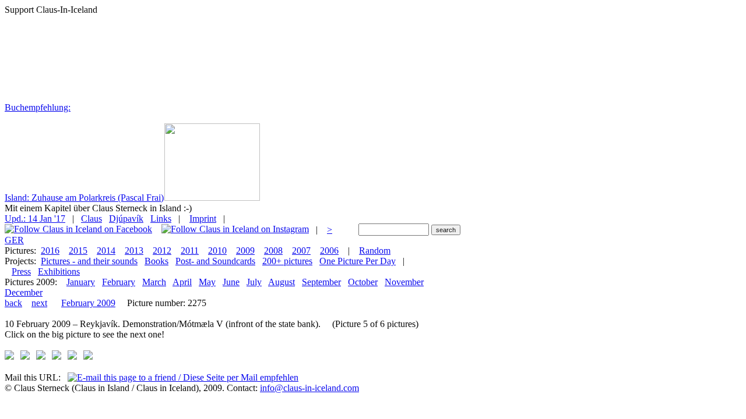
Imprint (202, 218)
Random (374, 250)
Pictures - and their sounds (89, 261)
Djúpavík (126, 218)
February (118, 282)
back (13, 303)
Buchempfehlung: (38, 107)
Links (160, 218)
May (207, 282)
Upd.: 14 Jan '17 (35, 218)
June (231, 282)
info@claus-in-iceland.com (309, 388)
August (281, 282)
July (254, 282)
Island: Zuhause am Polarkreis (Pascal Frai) (84, 198)
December (24, 292)
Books (156, 261)
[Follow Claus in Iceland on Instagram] (235, 230)
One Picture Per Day (357, 261)
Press (21, 271)
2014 (106, 250)
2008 (273, 250)
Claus (91, 218)
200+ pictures (287, 261)
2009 (245, 250)
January (80, 282)
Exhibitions (59, 271)
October (363, 282)
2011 (190, 250)
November (404, 282)
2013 (134, 250)
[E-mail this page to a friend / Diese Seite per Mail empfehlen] (183, 377)
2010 (217, 250)
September (321, 282)
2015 (78, 250)
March (154, 282)
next (39, 303)
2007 (301, 250)
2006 (329, 250)
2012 (162, 250)
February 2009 (88, 303)
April (182, 282)
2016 (50, 250)
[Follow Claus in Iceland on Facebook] (78, 230)
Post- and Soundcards (215, 261)
